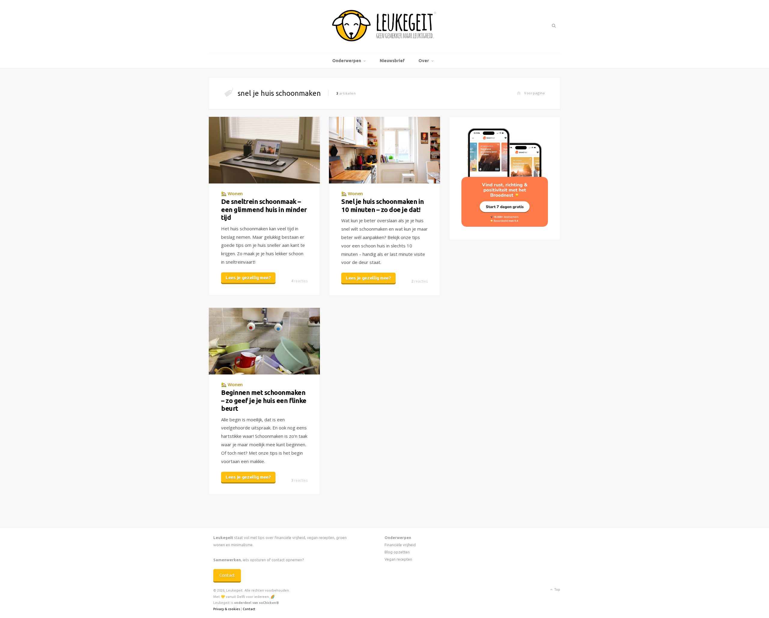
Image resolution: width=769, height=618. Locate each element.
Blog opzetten (397, 552)
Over (423, 60)
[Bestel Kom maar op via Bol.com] (504, 225)
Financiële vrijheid (400, 545)
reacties (299, 280)
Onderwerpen (346, 60)
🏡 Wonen (232, 193)
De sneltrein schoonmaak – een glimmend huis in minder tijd (264, 209)
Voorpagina (534, 93)
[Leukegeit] (384, 26)
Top (556, 589)
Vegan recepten (398, 559)
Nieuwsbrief (392, 60)
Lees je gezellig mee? (248, 277)
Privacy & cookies (226, 609)
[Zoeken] (553, 25)
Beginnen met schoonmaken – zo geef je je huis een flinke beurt (263, 400)
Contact (227, 575)
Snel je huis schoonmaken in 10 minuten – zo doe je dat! (382, 205)
